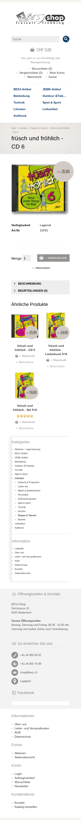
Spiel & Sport (52, 102)
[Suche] (66, 39)
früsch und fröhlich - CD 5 (25, 348)
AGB (17, 561)
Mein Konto (57, 72)
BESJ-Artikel (22, 89)
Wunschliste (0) (42, 68)
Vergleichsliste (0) (31, 72)
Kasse (53, 76)
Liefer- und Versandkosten (28, 556)
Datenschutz (21, 565)
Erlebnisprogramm (27, 499)
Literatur (20, 109)
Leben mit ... (24, 486)
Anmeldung (47, 58)
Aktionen (20, 753)
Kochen (22, 511)
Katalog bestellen (26, 806)
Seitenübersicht (22, 573)
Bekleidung (22, 95)
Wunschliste (26, 362)
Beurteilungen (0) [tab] (33, 290)
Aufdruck (20, 115)
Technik (19, 102)
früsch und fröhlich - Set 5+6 (25, 407)
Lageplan (19, 548)
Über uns (19, 552)
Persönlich (23, 494)
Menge (16, 258)
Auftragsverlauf (24, 778)
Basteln (21, 519)
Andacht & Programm (28, 482)
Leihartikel (50, 109)
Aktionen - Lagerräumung (27, 449)
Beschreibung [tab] (29, 283)
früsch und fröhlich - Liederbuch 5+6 (56, 350)
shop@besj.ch (28, 672)
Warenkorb (34, 76)
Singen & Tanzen (39, 128)
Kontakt (18, 569)
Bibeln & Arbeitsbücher (29, 490)
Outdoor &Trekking (56, 95)
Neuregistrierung (40, 62)
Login (18, 773)
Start (13, 128)
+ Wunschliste (42, 268)
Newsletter (21, 786)
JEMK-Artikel (52, 89)
